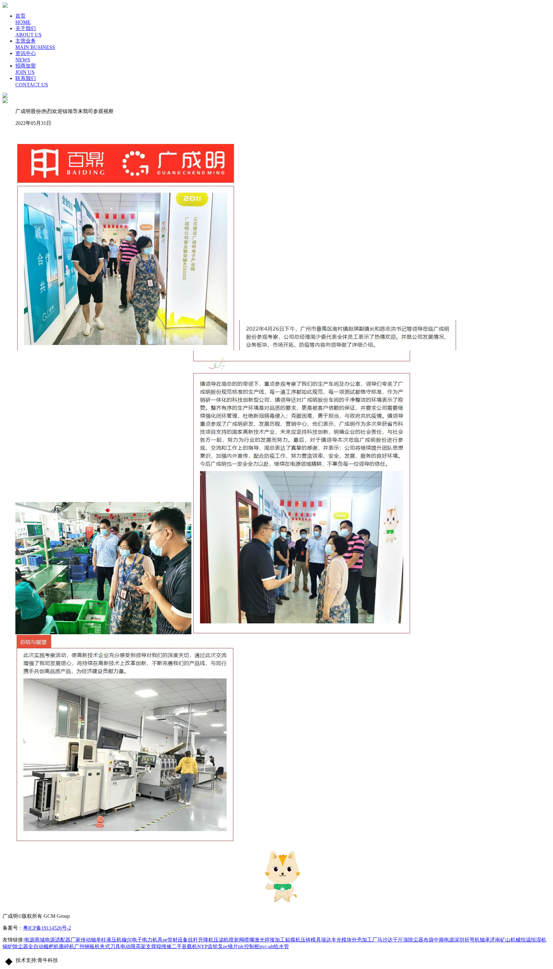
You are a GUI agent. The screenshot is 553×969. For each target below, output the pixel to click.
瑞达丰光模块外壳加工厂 (349, 939)
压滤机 (221, 939)
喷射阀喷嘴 (241, 939)
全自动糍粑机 (43, 946)
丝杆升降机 (200, 939)
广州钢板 (84, 946)
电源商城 (34, 939)
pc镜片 (230, 946)
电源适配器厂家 (63, 939)
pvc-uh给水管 (274, 946)
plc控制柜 (249, 946)
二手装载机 (184, 946)
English (545, 15)
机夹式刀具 (107, 946)
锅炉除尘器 (15, 946)
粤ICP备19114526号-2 (47, 928)
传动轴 (88, 939)
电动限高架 (133, 946)
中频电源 (444, 939)
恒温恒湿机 (533, 939)
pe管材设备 (175, 939)
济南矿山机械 (505, 939)
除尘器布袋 (421, 939)
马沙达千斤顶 (392, 939)
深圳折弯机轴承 (472, 939)
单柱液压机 (109, 939)
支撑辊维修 (159, 946)
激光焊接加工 (269, 939)
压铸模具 (311, 939)
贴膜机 (293, 939)
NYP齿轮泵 (210, 946)
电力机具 (152, 939)
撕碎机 (66, 946)
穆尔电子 (132, 939)
